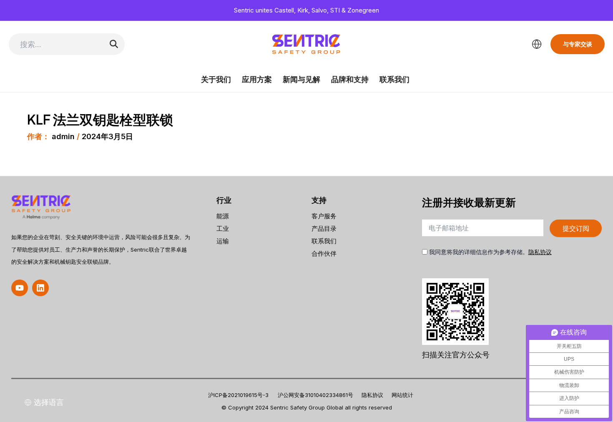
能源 (222, 216)
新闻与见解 (301, 79)
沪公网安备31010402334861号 (315, 395)
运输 (222, 241)
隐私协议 (540, 251)
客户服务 (324, 216)
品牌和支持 (350, 79)
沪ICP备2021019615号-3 (238, 395)
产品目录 (324, 228)
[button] (19, 288)
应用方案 (257, 79)
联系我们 (394, 79)
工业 (222, 228)
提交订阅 (576, 228)
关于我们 (216, 79)
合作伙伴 (324, 253)
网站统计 (402, 395)
